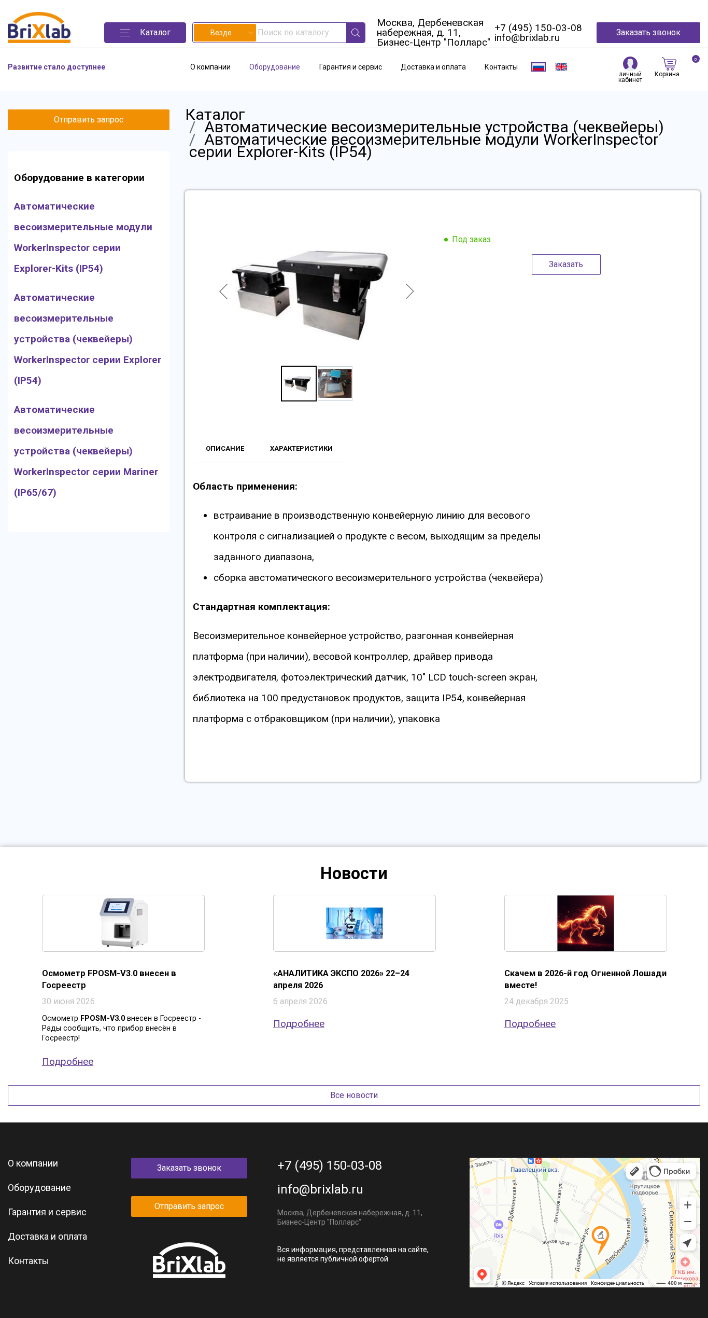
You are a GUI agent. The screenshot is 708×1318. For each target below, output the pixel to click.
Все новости (354, 1095)
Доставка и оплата (433, 67)
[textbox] (225, 32)
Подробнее (67, 1061)
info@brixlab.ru (527, 38)
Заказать (566, 264)
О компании (210, 67)
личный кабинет (630, 77)
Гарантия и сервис (350, 67)
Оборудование (274, 67)
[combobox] (225, 32)
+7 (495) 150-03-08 (538, 28)
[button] (145, 32)
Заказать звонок (648, 32)
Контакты (501, 67)
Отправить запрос (88, 119)
